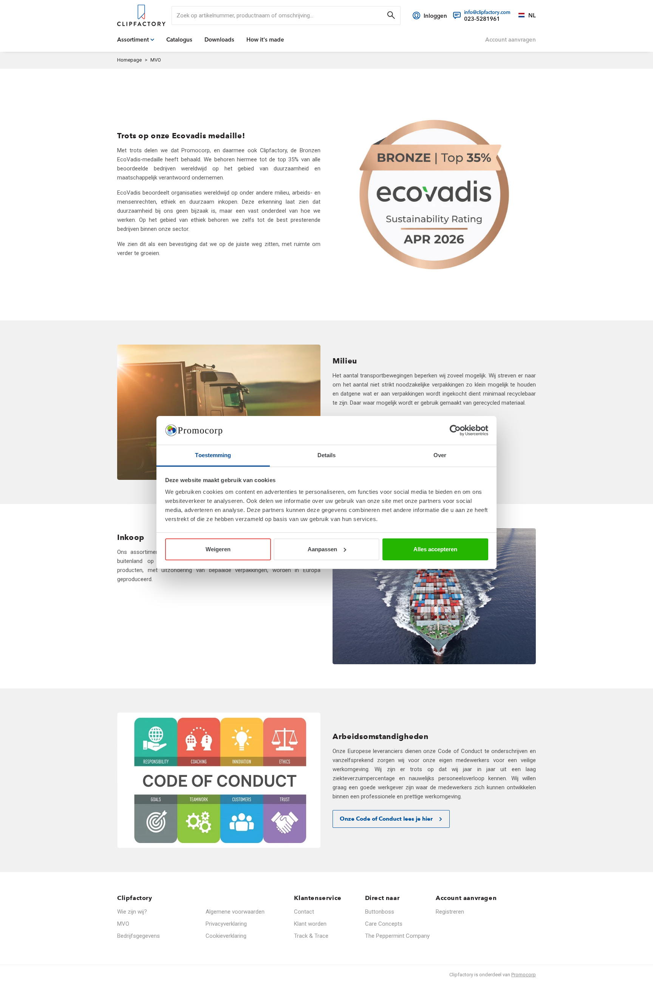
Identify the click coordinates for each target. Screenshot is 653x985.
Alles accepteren (435, 549)
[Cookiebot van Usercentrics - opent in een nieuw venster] (455, 430)
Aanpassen (322, 549)
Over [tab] (439, 455)
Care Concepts (383, 923)
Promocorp (523, 974)
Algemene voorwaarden (235, 911)
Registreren (450, 911)
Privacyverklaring (226, 923)
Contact (304, 911)
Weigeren (218, 549)
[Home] (141, 15)
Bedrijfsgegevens (138, 935)
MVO (123, 923)
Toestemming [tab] (213, 455)
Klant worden (310, 923)
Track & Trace (311, 935)
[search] (286, 15)
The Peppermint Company (397, 935)
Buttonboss (379, 911)
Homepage (129, 60)
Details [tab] (326, 455)
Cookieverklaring (226, 935)
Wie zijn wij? (132, 911)
